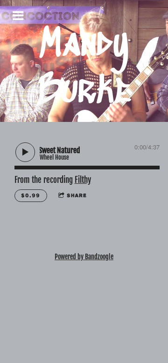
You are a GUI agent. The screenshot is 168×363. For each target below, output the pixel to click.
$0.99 (30, 195)
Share (77, 195)
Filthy (83, 180)
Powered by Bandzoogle (84, 257)
